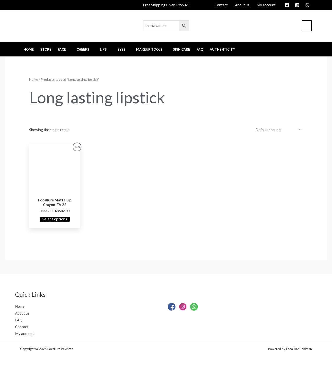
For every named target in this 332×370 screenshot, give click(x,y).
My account (24, 333)
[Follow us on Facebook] (171, 308)
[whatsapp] (308, 5)
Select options (54, 219)
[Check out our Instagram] (183, 308)
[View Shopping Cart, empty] (307, 25)
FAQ (18, 320)
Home (33, 79)
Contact (21, 327)
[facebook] (287, 5)
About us (22, 313)
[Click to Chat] (194, 308)
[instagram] (298, 5)
